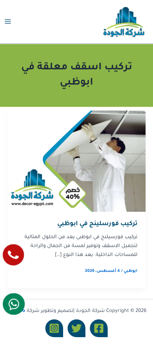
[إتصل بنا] (13, 255)
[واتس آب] (14, 304)
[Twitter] (76, 328)
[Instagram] (54, 328)
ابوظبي (130, 271)
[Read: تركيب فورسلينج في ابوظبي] (76, 161)
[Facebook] (99, 328)
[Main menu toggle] (8, 21)
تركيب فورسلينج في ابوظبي (97, 224)
